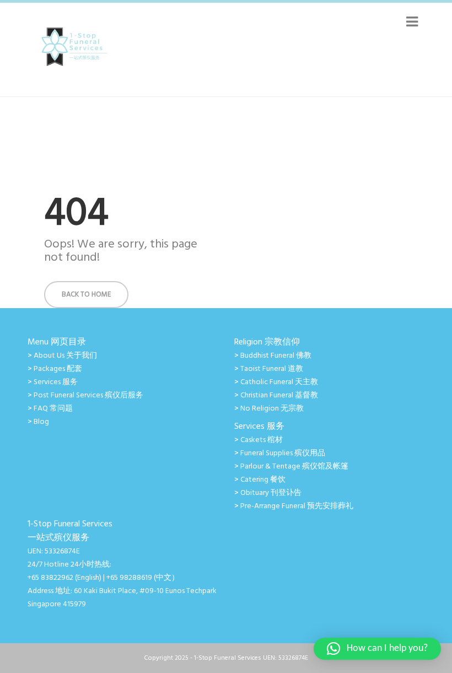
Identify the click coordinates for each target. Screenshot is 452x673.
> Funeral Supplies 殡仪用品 (279, 453)
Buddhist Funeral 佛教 (275, 355)
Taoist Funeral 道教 (271, 369)
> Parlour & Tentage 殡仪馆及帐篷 (291, 466)
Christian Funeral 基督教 (279, 395)
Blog (41, 422)
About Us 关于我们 (65, 355)
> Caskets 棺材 (258, 440)
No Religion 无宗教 (272, 408)
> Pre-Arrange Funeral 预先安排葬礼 (293, 506)
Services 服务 (56, 382)
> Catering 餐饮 (260, 479)
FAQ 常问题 (53, 408)
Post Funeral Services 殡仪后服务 (88, 395)
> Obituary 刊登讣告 (268, 493)
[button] (377, 649)
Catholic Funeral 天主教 (279, 382)
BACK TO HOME (86, 294)
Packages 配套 (58, 369)
